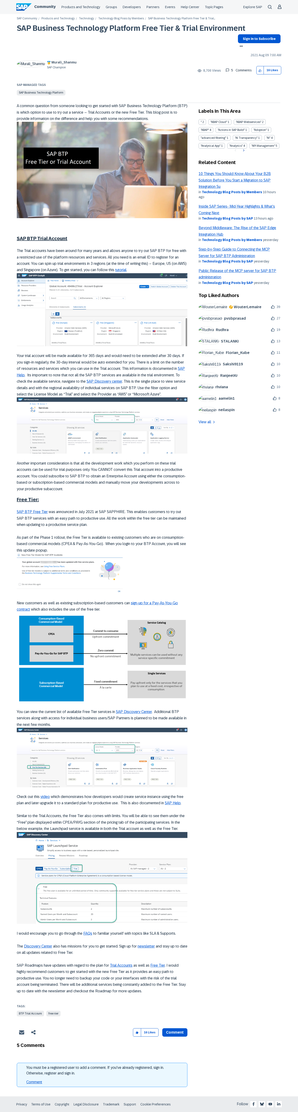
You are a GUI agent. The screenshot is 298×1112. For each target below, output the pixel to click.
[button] (260, 70)
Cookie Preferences (155, 1104)
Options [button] (240, 46)
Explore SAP (252, 7)
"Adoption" (260, 130)
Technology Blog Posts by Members (121, 18)
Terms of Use (41, 1104)
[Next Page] (243, 150)
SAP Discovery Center (134, 712)
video (45, 797)
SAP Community (27, 18)
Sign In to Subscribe (259, 39)
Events (170, 7)
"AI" (268, 138)
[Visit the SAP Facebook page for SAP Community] (253, 1104)
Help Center (190, 7)
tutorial (120, 270)
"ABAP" (205, 130)
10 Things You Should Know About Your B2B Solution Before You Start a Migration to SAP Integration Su (235, 180)
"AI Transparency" (246, 138)
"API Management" (263, 145)
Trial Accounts (121, 965)
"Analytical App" (210, 145)
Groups (111, 7)
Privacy (21, 1104)
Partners (152, 7)
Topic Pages (214, 7)
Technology (86, 18)
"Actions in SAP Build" (231, 130)
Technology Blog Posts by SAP (227, 218)
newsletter (146, 946)
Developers (132, 7)
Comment (34, 1082)
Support (130, 1104)
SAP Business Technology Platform (41, 92)
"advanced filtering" (213, 138)
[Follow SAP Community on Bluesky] (262, 1104)
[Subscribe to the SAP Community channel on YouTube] (270, 1104)
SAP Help (173, 803)
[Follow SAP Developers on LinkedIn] (279, 1104)
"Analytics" (236, 145)
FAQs (87, 933)
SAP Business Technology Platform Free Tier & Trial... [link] (181, 18)
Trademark (111, 1104)
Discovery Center (38, 946)
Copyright (62, 1104)
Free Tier (157, 965)
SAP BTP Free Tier (32, 512)
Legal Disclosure (86, 1104)
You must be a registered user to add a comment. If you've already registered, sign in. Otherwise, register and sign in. (95, 1070)
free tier (53, 1013)
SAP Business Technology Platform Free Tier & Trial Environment (131, 28)
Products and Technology (80, 7)
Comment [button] (175, 1032)
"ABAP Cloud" (218, 122)
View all (205, 422)
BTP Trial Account (30, 1013)
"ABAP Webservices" (248, 122)
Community (45, 7)
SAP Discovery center (104, 381)
